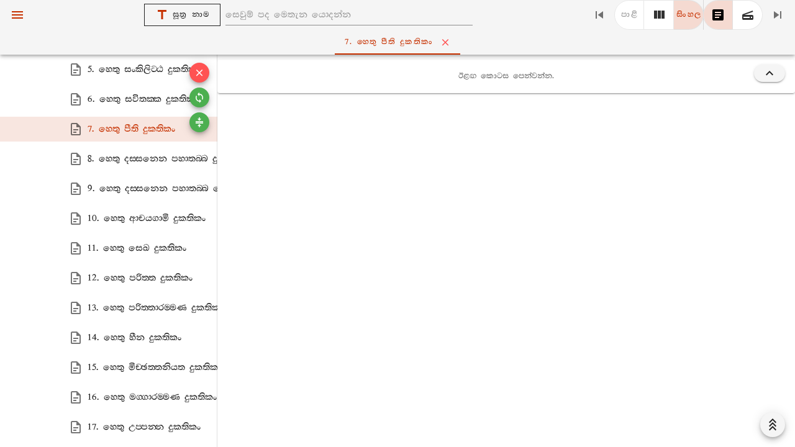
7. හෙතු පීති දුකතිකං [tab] (389, 42)
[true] (748, 15)
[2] (659, 15)
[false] (718, 15)
